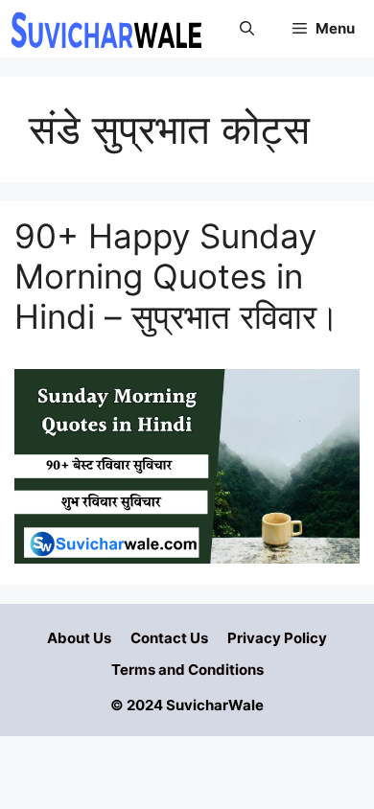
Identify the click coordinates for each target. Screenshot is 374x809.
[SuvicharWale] (105, 29)
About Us (79, 638)
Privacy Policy (277, 638)
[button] (247, 29)
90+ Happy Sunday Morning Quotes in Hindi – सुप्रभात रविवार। (176, 276)
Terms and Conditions (187, 669)
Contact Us (169, 638)
